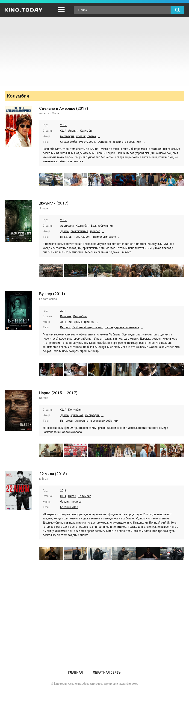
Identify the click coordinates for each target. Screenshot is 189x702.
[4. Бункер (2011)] (124, 369)
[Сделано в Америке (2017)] (18, 126)
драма (91, 136)
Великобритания (102, 225)
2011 (63, 310)
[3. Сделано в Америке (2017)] (100, 179)
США (63, 130)
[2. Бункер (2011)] (75, 369)
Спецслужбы (68, 141)
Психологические (104, 236)
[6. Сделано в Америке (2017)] (172, 179)
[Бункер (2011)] (18, 310)
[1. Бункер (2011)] (51, 369)
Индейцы (66, 236)
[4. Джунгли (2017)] (124, 270)
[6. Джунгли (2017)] (172, 270)
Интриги (65, 327)
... (99, 136)
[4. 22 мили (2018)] (124, 553)
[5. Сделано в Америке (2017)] (148, 179)
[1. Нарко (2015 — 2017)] (51, 450)
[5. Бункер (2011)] (148, 369)
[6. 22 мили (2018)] (172, 553)
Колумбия (86, 130)
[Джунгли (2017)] (18, 221)
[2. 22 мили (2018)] (75, 553)
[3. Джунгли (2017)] (100, 270)
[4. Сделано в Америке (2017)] (124, 179)
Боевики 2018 (69, 507)
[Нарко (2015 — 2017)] (18, 410)
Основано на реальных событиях (119, 141)
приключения (79, 231)
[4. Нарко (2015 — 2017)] (124, 450)
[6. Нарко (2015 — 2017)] (172, 450)
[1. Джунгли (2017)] (51, 270)
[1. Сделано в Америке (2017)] (51, 179)
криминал (77, 415)
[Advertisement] (94, 51)
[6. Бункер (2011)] (172, 369)
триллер (95, 231)
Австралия (67, 225)
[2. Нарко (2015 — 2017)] (75, 450)
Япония (73, 130)
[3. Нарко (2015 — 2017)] (100, 450)
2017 (63, 125)
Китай (72, 496)
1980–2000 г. (87, 141)
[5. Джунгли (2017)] (148, 270)
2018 (63, 490)
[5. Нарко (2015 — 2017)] (148, 450)
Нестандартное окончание (122, 327)
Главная (75, 672)
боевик (81, 136)
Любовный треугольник (87, 327)
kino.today (60, 683)
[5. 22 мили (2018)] (148, 553)
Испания (65, 316)
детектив (66, 321)
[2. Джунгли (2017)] (75, 270)
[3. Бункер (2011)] (100, 369)
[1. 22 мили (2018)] (51, 553)
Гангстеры (66, 420)
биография (67, 136)
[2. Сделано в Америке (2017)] (75, 179)
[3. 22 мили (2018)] (100, 553)
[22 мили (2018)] (18, 490)
